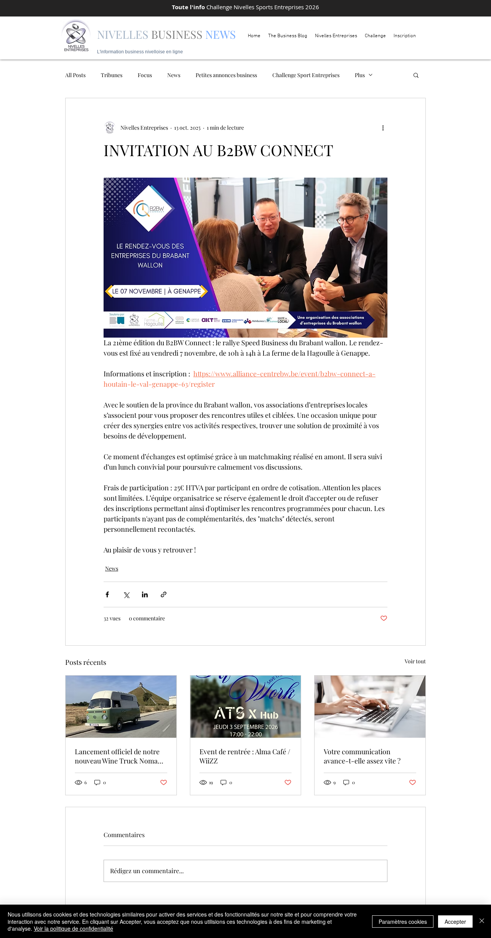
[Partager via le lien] (163, 594)
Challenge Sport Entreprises (305, 75)
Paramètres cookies (403, 921)
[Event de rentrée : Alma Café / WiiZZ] (245, 707)
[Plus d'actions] (382, 127)
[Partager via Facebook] (107, 594)
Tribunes (111, 75)
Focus (145, 75)
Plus (360, 75)
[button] (416, 75)
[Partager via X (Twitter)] (126, 594)
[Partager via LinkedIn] (144, 594)
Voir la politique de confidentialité (73, 928)
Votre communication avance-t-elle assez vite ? (362, 756)
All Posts (75, 75)
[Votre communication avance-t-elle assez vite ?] (370, 707)
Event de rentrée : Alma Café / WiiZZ (244, 756)
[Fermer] (481, 921)
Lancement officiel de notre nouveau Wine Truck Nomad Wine (118, 756)
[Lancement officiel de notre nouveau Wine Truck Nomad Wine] (121, 707)
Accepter (455, 921)
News (173, 75)
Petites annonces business (226, 75)
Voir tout (415, 661)
